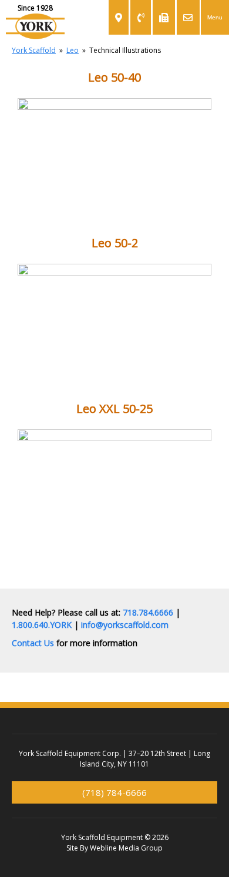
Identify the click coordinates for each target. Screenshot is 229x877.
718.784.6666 (148, 612)
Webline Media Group (126, 848)
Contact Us (33, 642)
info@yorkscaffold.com (125, 624)
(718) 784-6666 (114, 792)
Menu (215, 17)
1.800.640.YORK (42, 624)
